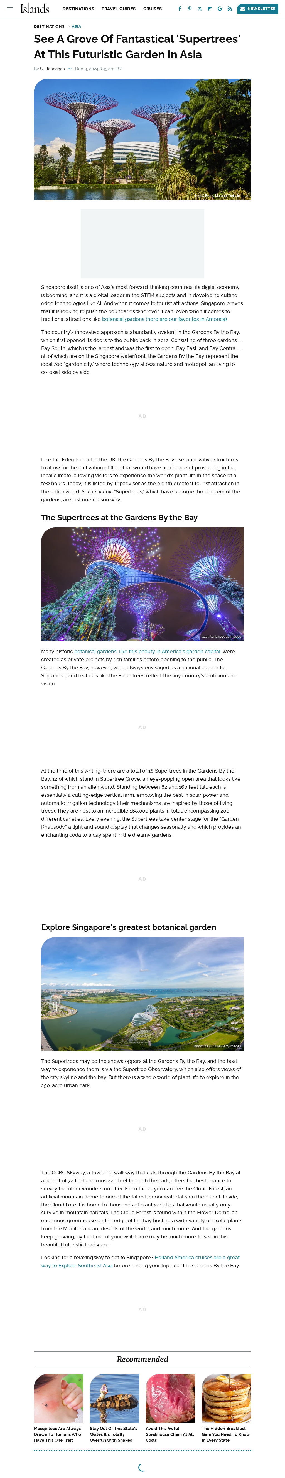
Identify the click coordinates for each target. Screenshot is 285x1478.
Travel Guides (119, 8)
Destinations (78, 8)
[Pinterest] (190, 9)
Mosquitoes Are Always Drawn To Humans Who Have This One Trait (57, 1434)
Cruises (152, 8)
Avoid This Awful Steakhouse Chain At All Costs (170, 1434)
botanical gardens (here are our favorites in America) (164, 319)
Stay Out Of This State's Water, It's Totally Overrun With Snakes (113, 1434)
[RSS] (230, 9)
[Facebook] (180, 9)
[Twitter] (200, 9)
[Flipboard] (210, 9)
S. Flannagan (52, 68)
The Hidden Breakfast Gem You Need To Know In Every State (226, 1434)
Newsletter (262, 8)
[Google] (220, 9)
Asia (76, 26)
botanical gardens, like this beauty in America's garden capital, (148, 651)
